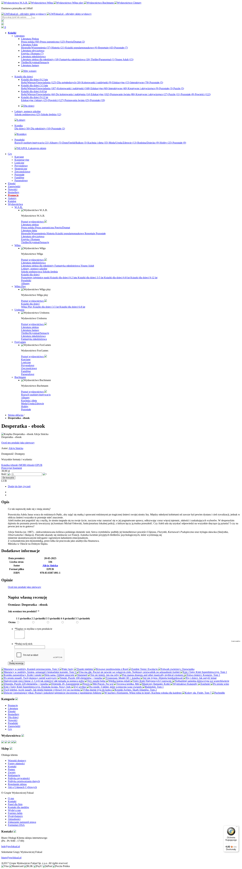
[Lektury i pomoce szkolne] (19, 120)
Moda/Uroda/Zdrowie (123, 142)
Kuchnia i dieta (97, 142)
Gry (10, 729)
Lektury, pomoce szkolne (34, 268)
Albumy (55, 142)
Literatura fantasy (30, 330)
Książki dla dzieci (30, 274)
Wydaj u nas (14, 810)
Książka (5, 465)
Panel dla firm (15, 804)
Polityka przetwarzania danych (24, 781)
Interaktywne (139, 82)
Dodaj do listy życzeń (19, 486)
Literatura (13, 708)
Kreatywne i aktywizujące (143, 88)
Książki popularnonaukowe (81, 47)
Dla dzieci (22, 128)
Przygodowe (27, 365)
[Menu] (237, 827)
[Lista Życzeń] (2, 24)
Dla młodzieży (41, 128)
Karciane (25, 359)
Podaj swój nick (23, 643)
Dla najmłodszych (69, 82)
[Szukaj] (33, 17)
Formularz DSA (16, 825)
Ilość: (4, 474)
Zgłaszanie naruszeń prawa (22, 822)
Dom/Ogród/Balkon (74, 142)
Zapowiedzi (14, 726)
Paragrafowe (27, 374)
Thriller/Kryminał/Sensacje (35, 242)
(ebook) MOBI (18, 465)
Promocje (13, 705)
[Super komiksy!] (20, 134)
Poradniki (26, 280)
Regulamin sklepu (17, 784)
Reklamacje (14, 775)
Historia (58, 47)
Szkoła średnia (51, 114)
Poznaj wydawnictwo (32, 221)
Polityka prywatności (19, 778)
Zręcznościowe (29, 368)
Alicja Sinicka (16, 448)
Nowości (12, 720)
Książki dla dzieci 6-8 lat (117, 277)
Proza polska (30, 41)
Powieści (203, 94)
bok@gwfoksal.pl (10, 846)
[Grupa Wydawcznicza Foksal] (46, 13)
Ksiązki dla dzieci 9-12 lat (143, 277)
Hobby (166, 142)
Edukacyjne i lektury (34, 100)
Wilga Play (27, 306)
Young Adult (124, 59)
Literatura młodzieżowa (33, 262)
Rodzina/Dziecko (148, 142)
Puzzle (178, 88)
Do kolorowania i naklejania (73, 94)
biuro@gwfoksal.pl (11, 857)
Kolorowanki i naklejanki (96, 82)
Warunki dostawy (17, 760)
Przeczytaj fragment (11, 468)
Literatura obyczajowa (32, 236)
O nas (11, 798)
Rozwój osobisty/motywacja (31, 142)
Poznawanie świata (122, 94)
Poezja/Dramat (75, 41)
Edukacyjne (121, 82)
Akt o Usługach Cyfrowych (22, 787)
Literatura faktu (29, 230)
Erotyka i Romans (32, 53)
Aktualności (14, 819)
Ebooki (11, 711)
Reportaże (106, 47)
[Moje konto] (2, 20)
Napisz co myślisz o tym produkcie (33, 628)
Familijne (26, 371)
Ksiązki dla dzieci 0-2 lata (64, 277)
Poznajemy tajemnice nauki (35, 277)
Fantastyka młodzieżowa (74, 59)
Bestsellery (13, 714)
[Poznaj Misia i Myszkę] (27, 105)
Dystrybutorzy (15, 816)
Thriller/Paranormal (103, 59)
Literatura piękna (30, 224)
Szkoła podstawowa (27, 114)
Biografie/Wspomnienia (36, 47)
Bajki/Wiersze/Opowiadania (38, 82)
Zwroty (12, 772)
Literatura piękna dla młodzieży (40, 59)
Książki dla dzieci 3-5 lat (91, 277)
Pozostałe (121, 47)
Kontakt (12, 766)
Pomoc (11, 769)
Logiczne (26, 362)
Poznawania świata (77, 100)
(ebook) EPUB (34, 465)
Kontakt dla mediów (18, 807)
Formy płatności (16, 763)
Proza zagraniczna (52, 41)
